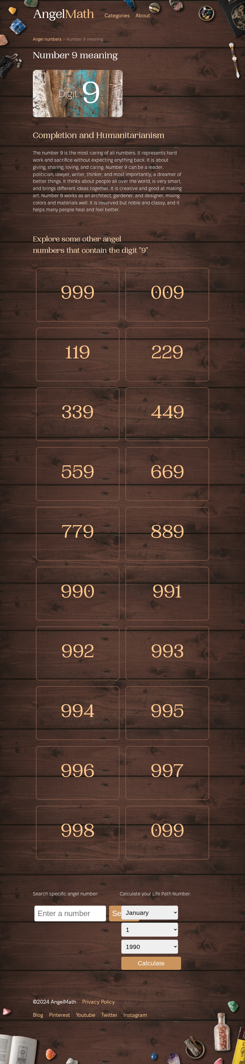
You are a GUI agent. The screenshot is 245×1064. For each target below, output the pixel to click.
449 (167, 414)
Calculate (151, 963)
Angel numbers (47, 40)
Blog (38, 1015)
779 (77, 533)
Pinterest (59, 1015)
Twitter (109, 1015)
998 (78, 832)
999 (78, 294)
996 (78, 772)
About (143, 16)
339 (78, 414)
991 (167, 593)
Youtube (85, 1015)
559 (77, 474)
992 (77, 653)
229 (167, 354)
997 (167, 772)
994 (78, 713)
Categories (117, 16)
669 (167, 474)
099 (167, 832)
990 (78, 593)
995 (167, 713)
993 (167, 653)
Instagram (135, 1015)
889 (167, 533)
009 (167, 294)
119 (77, 354)
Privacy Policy (98, 1002)
